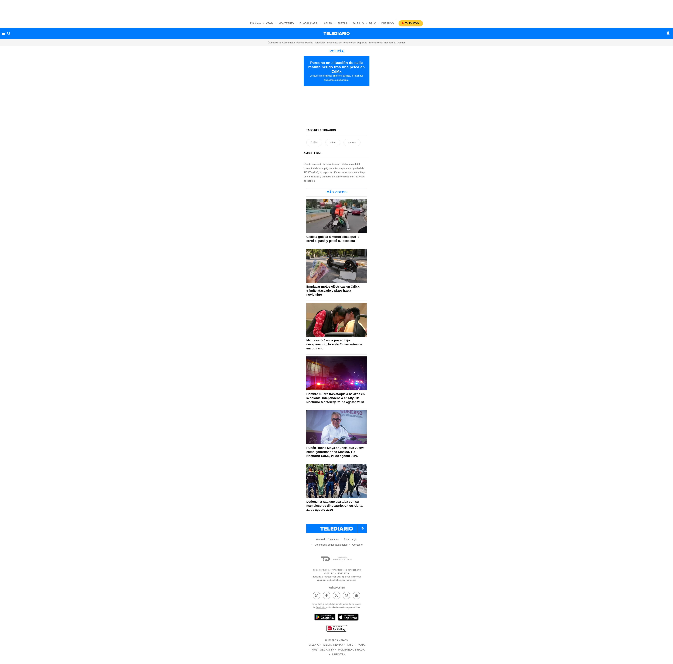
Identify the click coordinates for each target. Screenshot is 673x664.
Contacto (357, 544)
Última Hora (274, 42)
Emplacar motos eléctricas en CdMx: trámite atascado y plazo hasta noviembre (333, 290)
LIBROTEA (338, 654)
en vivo (352, 142)
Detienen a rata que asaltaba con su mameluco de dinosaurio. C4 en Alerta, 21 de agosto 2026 (334, 505)
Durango (387, 23)
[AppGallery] (336, 629)
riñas (332, 142)
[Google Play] (324, 618)
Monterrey (286, 23)
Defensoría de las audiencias (331, 544)
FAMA (361, 644)
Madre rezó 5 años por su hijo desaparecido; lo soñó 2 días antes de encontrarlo (334, 344)
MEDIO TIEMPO (333, 644)
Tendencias (349, 42)
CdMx (269, 23)
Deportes (362, 42)
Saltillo (358, 23)
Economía (390, 42)
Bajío (372, 23)
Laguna (327, 23)
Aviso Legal (350, 539)
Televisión (320, 42)
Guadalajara (308, 23)
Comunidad (288, 42)
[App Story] (348, 618)
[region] (336, 9)
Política (309, 42)
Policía (300, 42)
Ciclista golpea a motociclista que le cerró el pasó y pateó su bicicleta (332, 239)
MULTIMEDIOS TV (323, 649)
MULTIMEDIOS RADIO (351, 649)
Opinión (401, 42)
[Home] (336, 33)
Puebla (342, 23)
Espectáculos (334, 42)
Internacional (376, 42)
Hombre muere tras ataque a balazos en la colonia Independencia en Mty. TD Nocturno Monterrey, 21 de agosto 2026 (335, 398)
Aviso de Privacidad (327, 539)
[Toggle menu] (3, 33)
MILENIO (313, 644)
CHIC (350, 644)
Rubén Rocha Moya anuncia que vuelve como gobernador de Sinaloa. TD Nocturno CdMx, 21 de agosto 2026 (335, 452)
